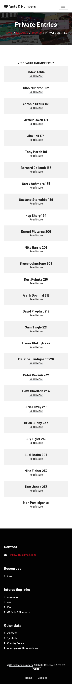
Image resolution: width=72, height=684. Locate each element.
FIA (9, 607)
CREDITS (12, 633)
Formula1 (12, 597)
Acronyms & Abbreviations (22, 648)
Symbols (12, 638)
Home (9, 32)
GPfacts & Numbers (18, 612)
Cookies (42, 677)
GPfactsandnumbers (21, 665)
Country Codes (15, 643)
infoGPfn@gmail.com (23, 554)
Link (9, 576)
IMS (9, 602)
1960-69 (37, 32)
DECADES (22, 32)
